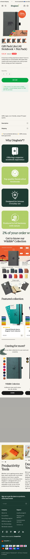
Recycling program (7, 518)
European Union (17, 536)
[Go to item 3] (14, 40)
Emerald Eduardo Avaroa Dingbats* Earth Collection (12, 330)
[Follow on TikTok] (19, 532)
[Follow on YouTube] (15, 532)
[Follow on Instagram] (7, 532)
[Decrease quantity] (4, 74)
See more (12, 393)
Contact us (20, 524)
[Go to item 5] (24, 40)
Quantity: (4, 71)
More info (4, 111)
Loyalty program (21, 513)
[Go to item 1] (4, 40)
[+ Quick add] (21, 323)
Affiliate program (6, 521)
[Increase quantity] (10, 74)
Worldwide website (7, 526)
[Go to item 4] (19, 40)
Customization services (21, 521)
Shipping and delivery (20, 516)
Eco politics (5, 515)
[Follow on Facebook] (3, 532)
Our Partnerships (6, 524)
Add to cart (15, 80)
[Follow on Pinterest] (11, 532)
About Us (4, 513)
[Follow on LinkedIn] (23, 532)
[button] (6, 327)
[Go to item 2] (9, 40)
